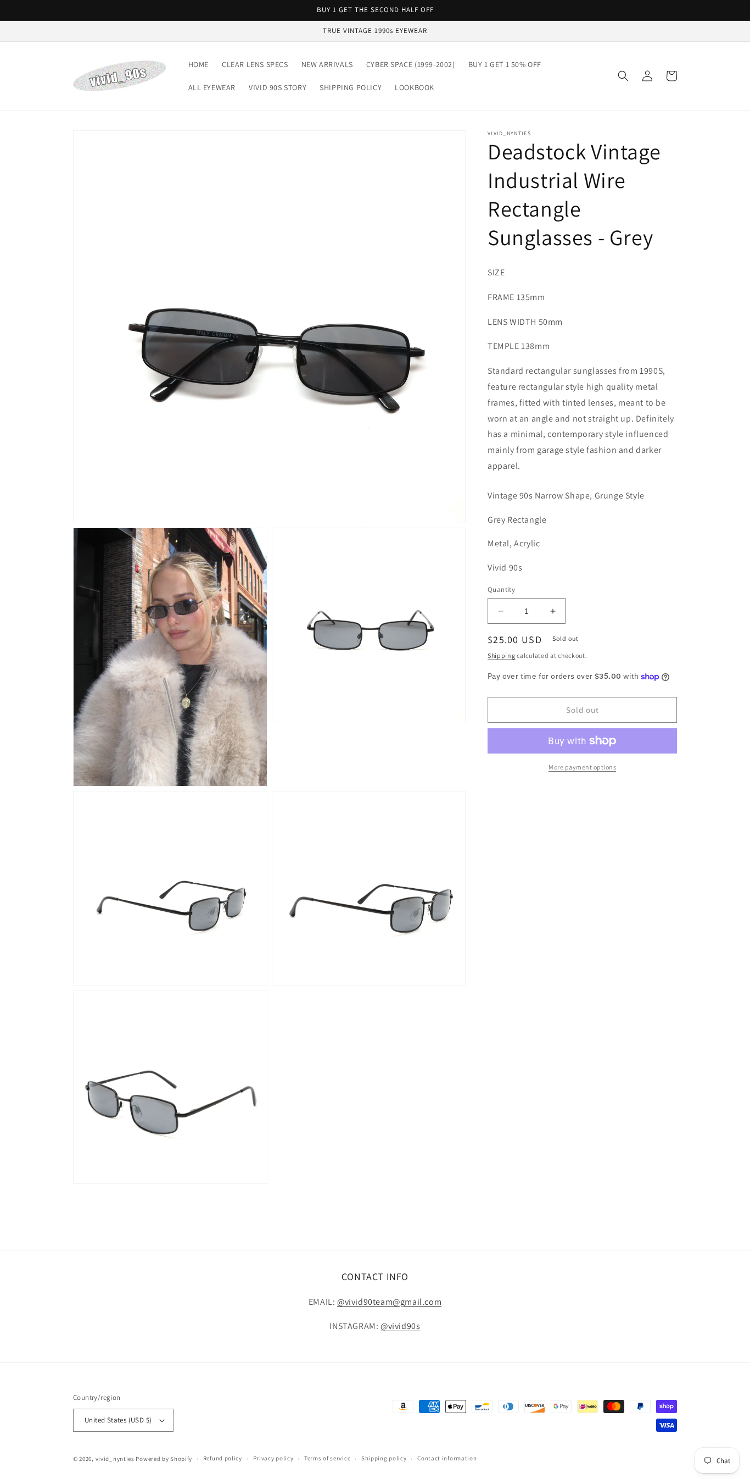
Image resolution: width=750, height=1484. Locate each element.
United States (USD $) (118, 1420)
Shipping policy (384, 1458)
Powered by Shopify (164, 1459)
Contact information (447, 1458)
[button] (623, 76)
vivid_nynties (115, 1459)
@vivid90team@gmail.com (389, 1302)
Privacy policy (273, 1458)
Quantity (501, 589)
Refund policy (222, 1458)
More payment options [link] (582, 767)
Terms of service (327, 1458)
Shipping (502, 656)
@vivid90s (400, 1326)
